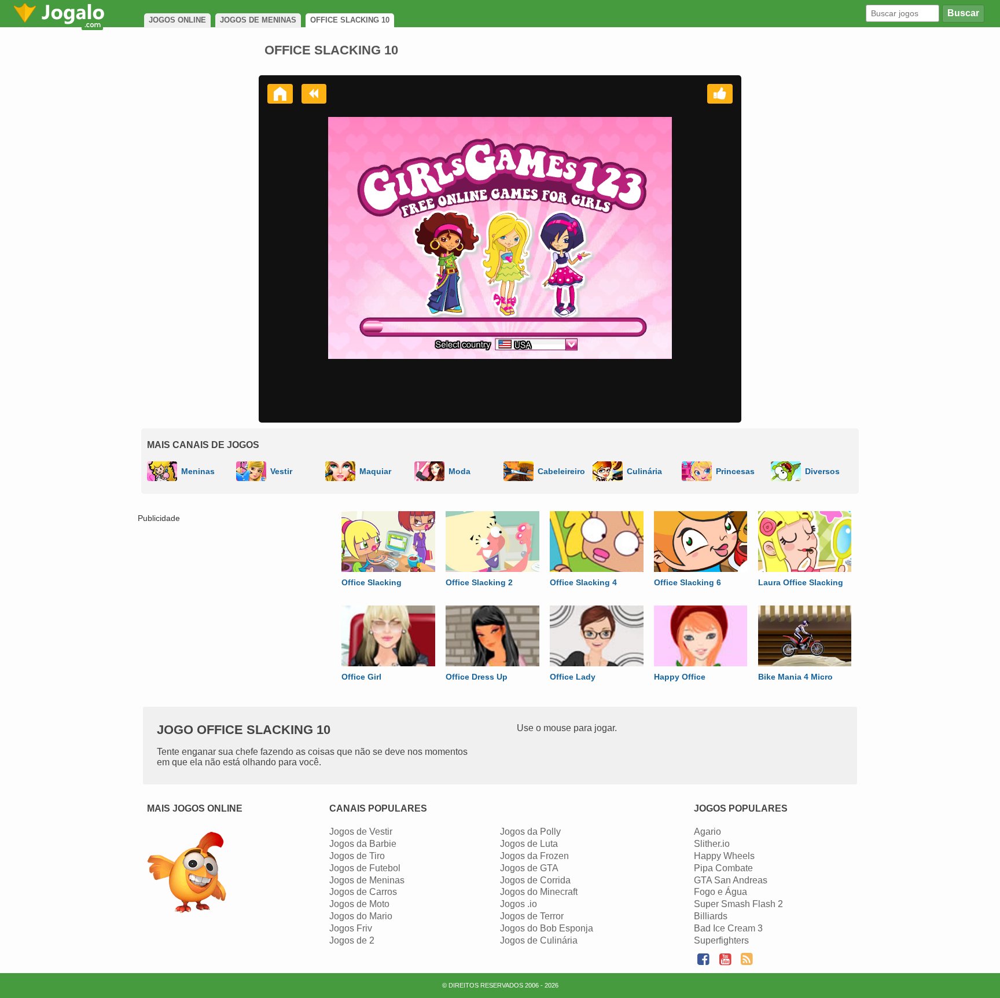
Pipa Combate (723, 868)
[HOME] (280, 94)
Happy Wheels (724, 856)
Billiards (710, 916)
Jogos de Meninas (367, 880)
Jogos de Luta (529, 844)
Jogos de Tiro (357, 856)
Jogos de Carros (363, 892)
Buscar (963, 13)
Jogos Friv (350, 928)
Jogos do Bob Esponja (546, 928)
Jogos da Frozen (534, 856)
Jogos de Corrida (535, 880)
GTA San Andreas (730, 880)
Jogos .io (518, 904)
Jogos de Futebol (364, 868)
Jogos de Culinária (539, 940)
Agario (707, 831)
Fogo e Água (720, 892)
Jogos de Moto (359, 904)
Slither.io (712, 844)
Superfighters (721, 940)
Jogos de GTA (529, 868)
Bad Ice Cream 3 (728, 928)
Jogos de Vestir (360, 831)
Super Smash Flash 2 (738, 904)
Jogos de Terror (532, 916)
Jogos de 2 (351, 940)
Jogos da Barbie (362, 844)
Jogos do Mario (360, 916)
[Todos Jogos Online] (186, 874)
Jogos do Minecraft (539, 892)
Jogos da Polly (530, 831)
